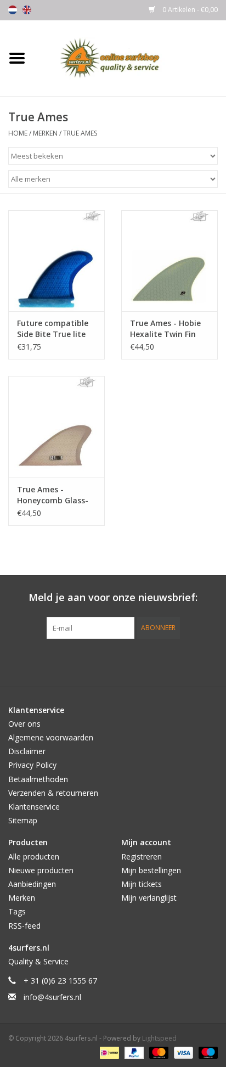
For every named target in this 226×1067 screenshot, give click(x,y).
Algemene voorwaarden (50, 737)
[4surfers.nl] (130, 57)
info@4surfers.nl (52, 997)
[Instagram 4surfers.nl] (172, 661)
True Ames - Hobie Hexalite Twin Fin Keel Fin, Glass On (165, 329)
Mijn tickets (141, 884)
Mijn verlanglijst (149, 897)
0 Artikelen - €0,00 (189, 9)
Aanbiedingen (32, 884)
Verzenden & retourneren (53, 793)
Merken (45, 133)
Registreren (141, 856)
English (26, 9)
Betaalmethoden (38, 779)
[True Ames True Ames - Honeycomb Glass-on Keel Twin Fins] (56, 426)
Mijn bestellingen (151, 870)
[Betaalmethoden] (108, 1052)
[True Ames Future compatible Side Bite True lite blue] (56, 260)
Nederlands (12, 9)
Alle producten (33, 856)
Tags (17, 911)
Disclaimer (27, 751)
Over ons (24, 723)
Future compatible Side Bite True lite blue (52, 329)
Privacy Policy (32, 765)
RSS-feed (24, 925)
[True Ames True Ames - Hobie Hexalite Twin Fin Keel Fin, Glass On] (169, 260)
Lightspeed (159, 1038)
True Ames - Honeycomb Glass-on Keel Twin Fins (52, 495)
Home (17, 133)
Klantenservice (34, 806)
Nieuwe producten (41, 870)
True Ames (80, 133)
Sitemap (22, 820)
